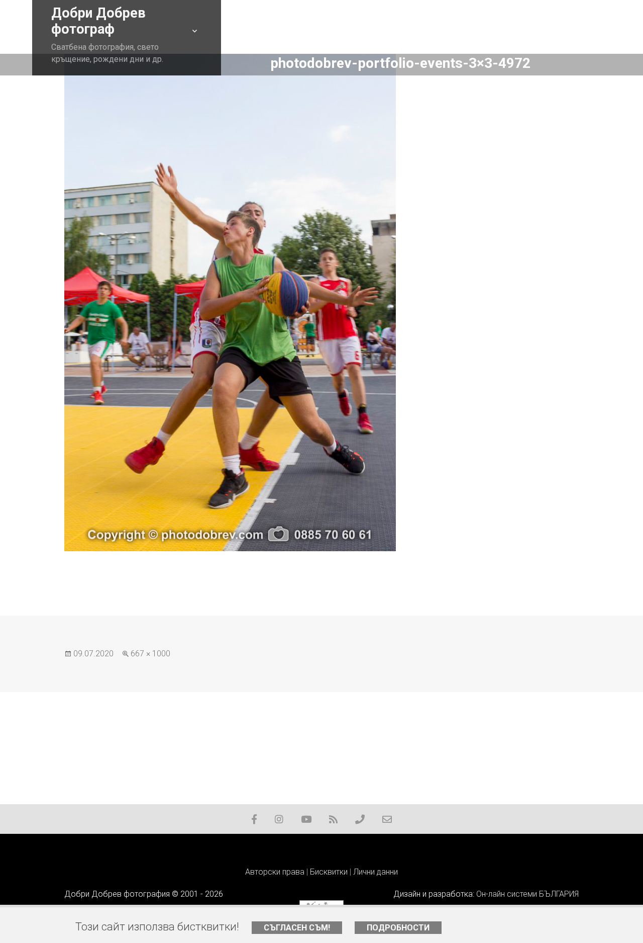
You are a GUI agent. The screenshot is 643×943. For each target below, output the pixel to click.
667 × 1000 (150, 653)
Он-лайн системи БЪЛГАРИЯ (527, 894)
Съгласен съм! (297, 927)
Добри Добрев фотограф (98, 21)
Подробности (398, 927)
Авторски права (274, 872)
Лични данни (375, 872)
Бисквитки (329, 872)
